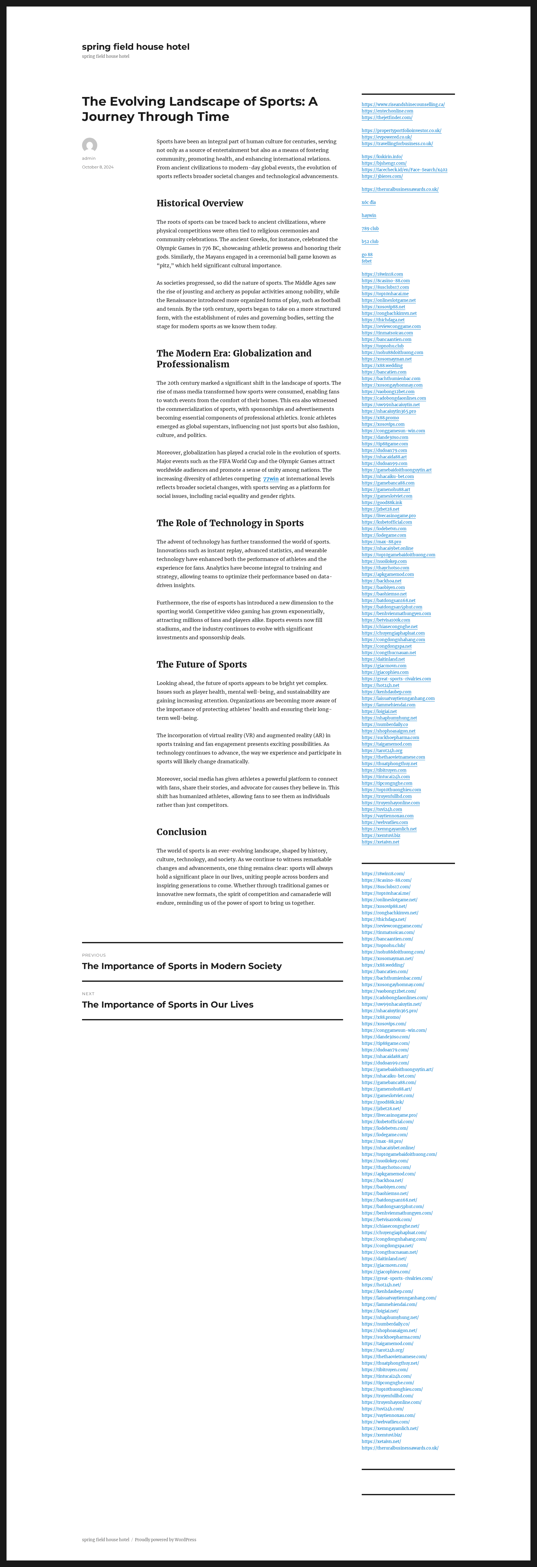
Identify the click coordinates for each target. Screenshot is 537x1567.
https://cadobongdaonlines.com (394, 398)
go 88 (367, 254)
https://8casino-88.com (386, 280)
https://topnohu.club (383, 346)
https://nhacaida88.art (384, 457)
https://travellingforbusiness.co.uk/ (397, 143)
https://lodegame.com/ (385, 1134)
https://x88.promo (380, 417)
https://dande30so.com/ (386, 1037)
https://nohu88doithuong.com (392, 352)
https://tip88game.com (385, 444)
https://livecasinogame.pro (389, 515)
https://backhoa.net (382, 581)
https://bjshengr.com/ (384, 163)
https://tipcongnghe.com (387, 783)
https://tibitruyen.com (384, 770)
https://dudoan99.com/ (385, 1063)
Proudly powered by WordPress (165, 1539)
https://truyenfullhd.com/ (388, 1396)
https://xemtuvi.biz (381, 835)
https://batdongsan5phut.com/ (393, 1206)
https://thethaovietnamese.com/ (394, 1356)
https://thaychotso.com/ (386, 1167)
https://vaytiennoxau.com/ (388, 1415)
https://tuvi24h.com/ (383, 1409)
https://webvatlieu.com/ (386, 1422)
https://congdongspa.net (387, 646)
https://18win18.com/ (383, 873)
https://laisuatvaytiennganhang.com (398, 698)
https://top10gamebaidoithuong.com (398, 555)
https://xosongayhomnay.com (392, 385)
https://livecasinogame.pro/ (390, 1115)
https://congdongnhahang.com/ (394, 1239)
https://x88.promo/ (381, 1017)
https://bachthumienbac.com (391, 378)
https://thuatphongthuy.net (389, 763)
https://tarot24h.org (382, 750)
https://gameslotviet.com (387, 496)
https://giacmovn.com (384, 666)
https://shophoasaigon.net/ (389, 1330)
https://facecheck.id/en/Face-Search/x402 (405, 169)
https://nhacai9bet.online (387, 548)
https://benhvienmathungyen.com (396, 613)
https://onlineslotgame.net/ (390, 900)
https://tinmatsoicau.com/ (388, 932)
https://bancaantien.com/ (387, 939)
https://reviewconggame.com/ (392, 926)
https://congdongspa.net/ (388, 1245)
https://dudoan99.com (384, 463)
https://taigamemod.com (387, 744)
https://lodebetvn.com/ (385, 1128)
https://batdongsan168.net (388, 600)
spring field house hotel (136, 46)
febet (367, 261)
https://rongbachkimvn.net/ (390, 913)
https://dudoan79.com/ (385, 1050)
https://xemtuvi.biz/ (382, 1435)
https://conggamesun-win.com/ (394, 1030)
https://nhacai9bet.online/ (388, 1148)
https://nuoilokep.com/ (385, 1161)
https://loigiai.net (379, 711)
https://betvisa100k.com (386, 620)
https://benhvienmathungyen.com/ (397, 1213)
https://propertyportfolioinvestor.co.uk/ (402, 130)
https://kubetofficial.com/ (388, 1121)
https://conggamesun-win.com (393, 431)
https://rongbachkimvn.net (389, 313)
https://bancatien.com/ (385, 971)
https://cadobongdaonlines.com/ (395, 997)
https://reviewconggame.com (391, 326)
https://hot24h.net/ (381, 1285)
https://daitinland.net (383, 659)
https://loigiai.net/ (380, 1311)
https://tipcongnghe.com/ (388, 1382)
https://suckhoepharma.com (390, 737)
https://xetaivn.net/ (381, 1441)
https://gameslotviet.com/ (388, 1095)
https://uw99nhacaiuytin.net (391, 404)
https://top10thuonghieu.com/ (392, 1389)
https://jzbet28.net (380, 509)
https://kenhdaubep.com (386, 692)
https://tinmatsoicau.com (387, 333)
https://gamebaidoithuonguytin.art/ (398, 1069)
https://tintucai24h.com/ (387, 1376)
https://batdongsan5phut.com (392, 607)
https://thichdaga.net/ (384, 919)
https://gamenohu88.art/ (387, 1089)
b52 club (370, 241)
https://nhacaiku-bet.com (388, 476)
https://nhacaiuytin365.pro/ (390, 1010)
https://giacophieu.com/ (386, 1272)
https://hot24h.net (380, 685)
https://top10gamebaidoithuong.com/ (399, 1154)
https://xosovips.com (383, 424)
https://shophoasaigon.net (388, 731)
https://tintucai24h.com (386, 776)
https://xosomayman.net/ (388, 958)
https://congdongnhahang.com (393, 639)
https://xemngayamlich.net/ (390, 1428)
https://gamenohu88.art (386, 489)
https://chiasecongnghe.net (390, 626)
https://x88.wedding (382, 365)
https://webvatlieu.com (385, 822)
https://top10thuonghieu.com (391, 790)
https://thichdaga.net (383, 320)
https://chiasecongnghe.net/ (391, 1226)
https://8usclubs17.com (385, 287)
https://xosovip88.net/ (384, 906)
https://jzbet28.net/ (381, 1108)
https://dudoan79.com (384, 450)
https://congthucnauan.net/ (390, 1252)
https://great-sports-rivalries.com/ (397, 1278)
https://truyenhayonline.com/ (392, 1402)
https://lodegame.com (384, 535)
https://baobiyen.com (383, 587)
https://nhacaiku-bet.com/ (389, 1076)
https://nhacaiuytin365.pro (389, 411)
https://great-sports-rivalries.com (396, 679)
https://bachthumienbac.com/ (392, 978)
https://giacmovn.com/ (385, 1265)
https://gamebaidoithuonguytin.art (397, 470)
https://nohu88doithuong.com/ (393, 952)
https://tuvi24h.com (382, 809)
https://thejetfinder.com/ (387, 117)
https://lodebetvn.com (384, 528)
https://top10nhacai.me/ (386, 893)
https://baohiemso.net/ (385, 1193)
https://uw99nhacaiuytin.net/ (392, 1004)
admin (89, 158)
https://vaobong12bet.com (388, 391)
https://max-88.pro (381, 542)
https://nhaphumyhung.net (389, 718)
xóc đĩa (369, 202)
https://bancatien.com (384, 372)
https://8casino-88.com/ (387, 880)
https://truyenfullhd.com (387, 796)
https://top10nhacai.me (385, 293)
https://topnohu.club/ (384, 945)
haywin (369, 215)
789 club (370, 228)
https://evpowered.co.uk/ (387, 137)
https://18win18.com (382, 274)
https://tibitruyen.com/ (385, 1369)
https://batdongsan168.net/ (389, 1200)
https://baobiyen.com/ (384, 1187)
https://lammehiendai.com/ (389, 1304)
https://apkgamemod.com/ (389, 1174)
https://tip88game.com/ (386, 1043)
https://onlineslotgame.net (389, 300)
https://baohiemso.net (384, 594)
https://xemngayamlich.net (389, 829)
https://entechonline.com (387, 111)
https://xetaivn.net (380, 842)
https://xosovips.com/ (384, 1024)
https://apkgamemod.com (388, 574)
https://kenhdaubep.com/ (387, 1291)
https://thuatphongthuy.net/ (390, 1363)
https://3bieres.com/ (382, 176)
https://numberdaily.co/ (386, 1324)
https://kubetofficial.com (387, 522)
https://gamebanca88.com (388, 483)
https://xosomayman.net (387, 359)
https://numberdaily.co (385, 724)
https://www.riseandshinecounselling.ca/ (403, 104)
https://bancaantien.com (386, 339)
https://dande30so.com (385, 437)
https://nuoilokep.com (384, 561)
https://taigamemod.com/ (388, 1343)
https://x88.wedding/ (383, 965)
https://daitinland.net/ (384, 1258)
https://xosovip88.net (383, 307)
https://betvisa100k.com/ (387, 1219)
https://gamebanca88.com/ (389, 1082)
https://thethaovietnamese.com (393, 757)
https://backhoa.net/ (382, 1180)
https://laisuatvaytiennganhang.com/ (399, 1298)
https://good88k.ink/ (383, 1102)
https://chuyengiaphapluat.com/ (394, 1232)
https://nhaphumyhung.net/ (390, 1317)
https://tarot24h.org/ (383, 1350)
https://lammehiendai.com (388, 705)
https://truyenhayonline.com (391, 803)
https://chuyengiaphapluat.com (393, 633)
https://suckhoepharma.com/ (391, 1337)
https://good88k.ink (382, 502)
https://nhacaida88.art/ (385, 1056)
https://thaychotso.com (385, 568)
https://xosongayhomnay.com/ (393, 984)
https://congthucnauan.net (389, 652)
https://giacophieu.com (385, 672)
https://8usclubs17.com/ (386, 886)
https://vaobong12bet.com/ (389, 991)
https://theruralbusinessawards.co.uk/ (400, 189)
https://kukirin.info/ (382, 156)
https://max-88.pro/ (382, 1141)
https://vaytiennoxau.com (388, 816)
